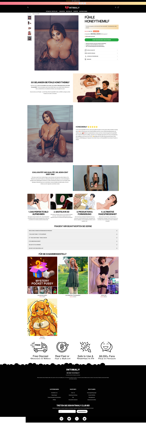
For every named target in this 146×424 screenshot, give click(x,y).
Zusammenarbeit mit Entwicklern (54, 397)
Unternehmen (54, 389)
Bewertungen (54, 395)
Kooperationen (83, 11)
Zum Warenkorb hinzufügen (101, 39)
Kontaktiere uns (54, 392)
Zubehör (75, 11)
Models (94, 11)
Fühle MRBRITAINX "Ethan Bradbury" (73, 295)
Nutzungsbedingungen (91, 392)
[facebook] (69, 419)
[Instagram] (61, 419)
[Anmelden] (115, 7)
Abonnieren (82, 411)
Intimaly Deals (89, 10)
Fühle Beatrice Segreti (42, 295)
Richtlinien (91, 389)
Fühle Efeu (42, 337)
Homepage (29, 13)
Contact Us (98, 10)
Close (54, 392)
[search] (28, 7)
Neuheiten (62, 11)
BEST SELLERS (89, 11)
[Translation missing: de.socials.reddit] (84, 419)
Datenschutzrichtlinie (91, 399)
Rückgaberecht (92, 397)
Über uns (73, 392)
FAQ (73, 397)
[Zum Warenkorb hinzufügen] (55, 292)
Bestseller (69, 11)
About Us (94, 10)
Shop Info (73, 389)
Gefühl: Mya (103, 295)
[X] (77, 419)
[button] (78, 43)
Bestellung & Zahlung (73, 395)
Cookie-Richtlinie (91, 395)
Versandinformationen (73, 399)
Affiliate (54, 399)
